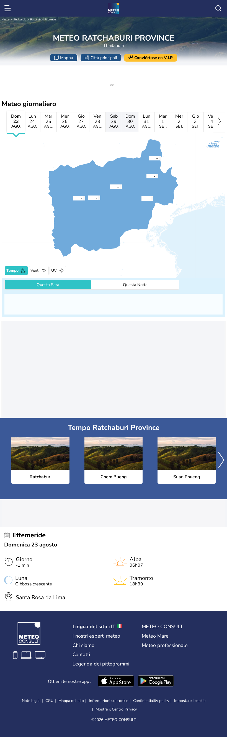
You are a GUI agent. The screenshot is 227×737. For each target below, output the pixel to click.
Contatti (81, 654)
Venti (34, 270)
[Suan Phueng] (73, 198)
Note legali (31, 700)
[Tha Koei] (88, 197)
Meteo (6, 20)
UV (54, 270)
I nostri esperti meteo (96, 636)
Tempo (12, 270)
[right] (219, 122)
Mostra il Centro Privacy (116, 709)
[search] (218, 8)
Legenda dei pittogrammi (101, 664)
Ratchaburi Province (43, 20)
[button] (141, 198)
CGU (49, 700)
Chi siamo (83, 645)
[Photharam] (146, 175)
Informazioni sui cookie (108, 700)
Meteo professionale (165, 645)
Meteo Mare (155, 636)
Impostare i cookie (189, 701)
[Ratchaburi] (141, 198)
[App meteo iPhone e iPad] (116, 681)
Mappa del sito (71, 700)
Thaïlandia (20, 20)
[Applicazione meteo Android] (156, 681)
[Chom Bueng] (109, 186)
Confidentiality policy (151, 700)
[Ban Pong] (149, 158)
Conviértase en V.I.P (153, 57)
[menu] (8, 8)
